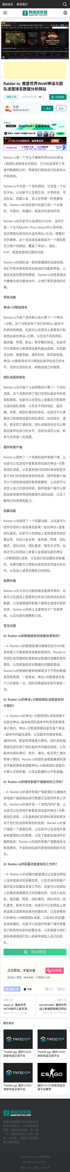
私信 (61, 108)
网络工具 (11, 97)
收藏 (29, 989)
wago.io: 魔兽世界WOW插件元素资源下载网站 (17, 1008)
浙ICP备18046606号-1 (35, 1162)
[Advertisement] (35, 70)
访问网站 (59, 97)
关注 (48, 108)
